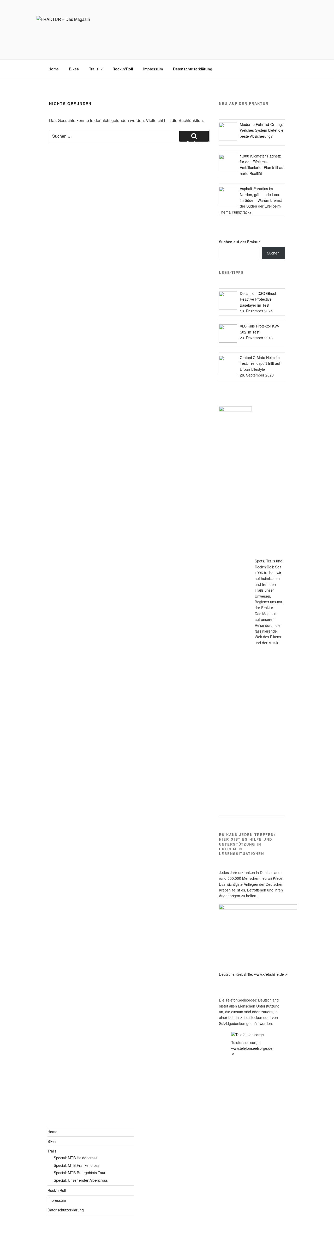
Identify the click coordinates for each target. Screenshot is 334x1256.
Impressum (153, 68)
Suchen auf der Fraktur (239, 241)
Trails (94, 68)
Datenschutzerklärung (192, 68)
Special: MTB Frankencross (76, 1165)
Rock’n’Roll (122, 68)
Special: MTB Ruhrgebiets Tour (79, 1172)
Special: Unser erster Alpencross (81, 1180)
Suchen (273, 253)
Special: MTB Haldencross (75, 1157)
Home (54, 68)
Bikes (74, 68)
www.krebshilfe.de (269, 974)
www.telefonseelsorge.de (251, 1048)
